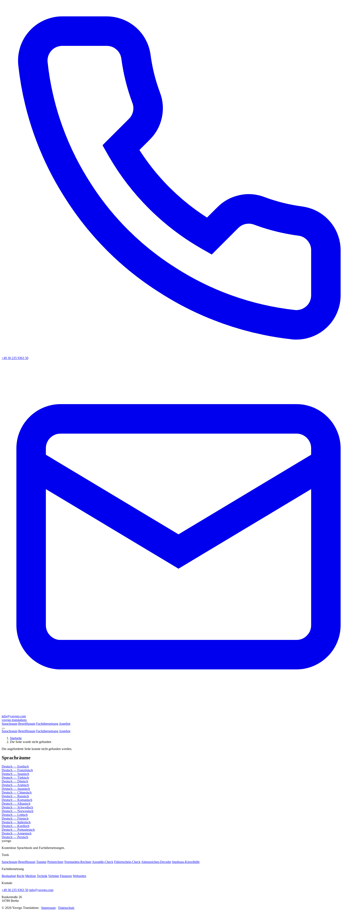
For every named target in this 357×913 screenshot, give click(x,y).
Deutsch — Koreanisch (17, 800)
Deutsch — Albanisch (16, 803)
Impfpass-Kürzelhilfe (186, 862)
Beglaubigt (9, 876)
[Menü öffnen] (3, 728)
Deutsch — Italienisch (16, 822)
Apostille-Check (102, 862)
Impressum (48, 907)
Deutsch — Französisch (17, 770)
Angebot (64, 723)
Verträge (53, 876)
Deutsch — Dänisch (15, 781)
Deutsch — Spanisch (15, 774)
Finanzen (66, 876)
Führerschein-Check (127, 862)
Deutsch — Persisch (15, 837)
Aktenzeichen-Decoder (156, 862)
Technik (42, 876)
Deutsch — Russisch (15, 796)
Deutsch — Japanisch (16, 788)
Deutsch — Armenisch (16, 833)
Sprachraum (9, 723)
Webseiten (79, 876)
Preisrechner (55, 862)
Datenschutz (66, 907)
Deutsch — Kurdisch (15, 826)
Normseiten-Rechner (77, 862)
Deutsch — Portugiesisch (18, 829)
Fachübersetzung (47, 723)
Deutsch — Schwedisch (17, 807)
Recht (20, 876)
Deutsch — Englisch (15, 766)
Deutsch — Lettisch (15, 815)
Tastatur (41, 862)
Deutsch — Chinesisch (17, 792)
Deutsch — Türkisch (15, 777)
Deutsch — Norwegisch (17, 811)
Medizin (30, 876)
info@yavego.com (41, 890)
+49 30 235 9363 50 (15, 890)
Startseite (16, 738)
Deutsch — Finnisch (15, 818)
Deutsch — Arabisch (15, 785)
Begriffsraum (26, 723)
